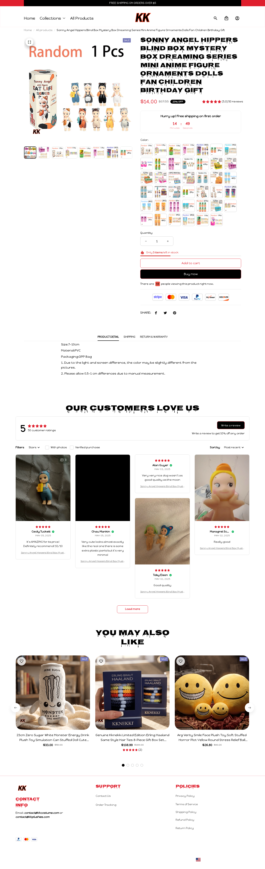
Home (28, 30)
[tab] (123, 765)
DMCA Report (240, 859)
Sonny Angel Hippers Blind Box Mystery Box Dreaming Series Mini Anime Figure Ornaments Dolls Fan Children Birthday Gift (43, 553)
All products (44, 30)
